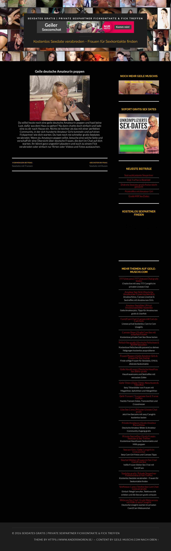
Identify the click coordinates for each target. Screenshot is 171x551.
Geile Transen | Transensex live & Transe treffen (138, 397)
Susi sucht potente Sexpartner (138, 175)
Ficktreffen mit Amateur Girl (139, 191)
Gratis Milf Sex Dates (139, 196)
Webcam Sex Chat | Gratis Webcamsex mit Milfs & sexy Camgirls (139, 501)
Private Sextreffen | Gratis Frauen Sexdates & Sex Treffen (138, 437)
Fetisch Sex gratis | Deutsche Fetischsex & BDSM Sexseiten (139, 343)
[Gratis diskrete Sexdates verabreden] (139, 152)
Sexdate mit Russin (98, 164)
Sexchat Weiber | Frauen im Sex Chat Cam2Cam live (139, 461)
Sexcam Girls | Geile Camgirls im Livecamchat (138, 450)
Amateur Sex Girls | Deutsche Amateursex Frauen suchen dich (138, 293)
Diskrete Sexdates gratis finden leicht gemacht (139, 186)
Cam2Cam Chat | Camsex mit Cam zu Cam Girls (139, 320)
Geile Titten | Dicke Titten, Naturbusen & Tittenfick (139, 383)
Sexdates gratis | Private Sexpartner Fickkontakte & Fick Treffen (85, 18)
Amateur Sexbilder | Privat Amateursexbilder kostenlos (139, 306)
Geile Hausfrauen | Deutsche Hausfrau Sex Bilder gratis (139, 370)
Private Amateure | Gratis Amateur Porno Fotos (139, 424)
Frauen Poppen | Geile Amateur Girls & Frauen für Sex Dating (139, 356)
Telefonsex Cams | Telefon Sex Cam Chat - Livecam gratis (138, 487)
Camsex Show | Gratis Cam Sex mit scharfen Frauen (139, 333)
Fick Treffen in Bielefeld (138, 180)
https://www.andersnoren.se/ (70, 539)
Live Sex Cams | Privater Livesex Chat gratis (139, 410)
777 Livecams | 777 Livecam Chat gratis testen (138, 279)
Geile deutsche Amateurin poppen (59, 71)
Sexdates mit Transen (22, 164)
